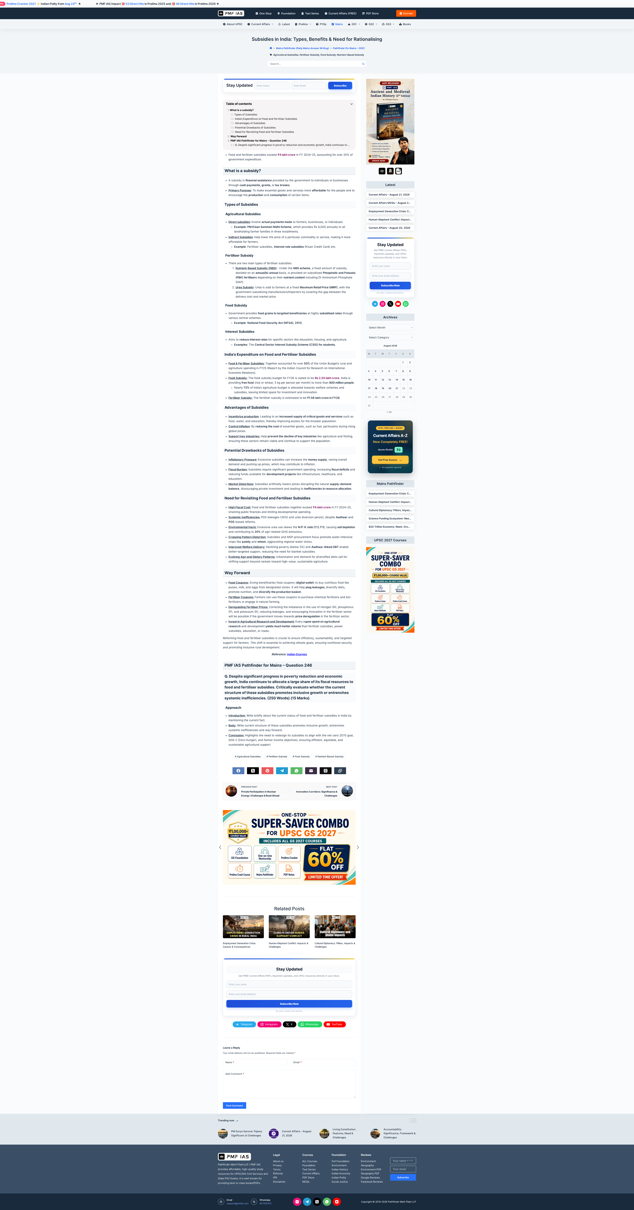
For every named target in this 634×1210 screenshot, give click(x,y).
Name (229, 1062)
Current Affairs (260, 24)
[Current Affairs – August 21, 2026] (274, 1133)
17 (369, 388)
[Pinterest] (267, 770)
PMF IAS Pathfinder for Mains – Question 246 (258, 140)
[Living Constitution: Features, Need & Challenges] (324, 1133)
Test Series (312, 13)
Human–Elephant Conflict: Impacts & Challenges (390, 219)
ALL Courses (309, 1161)
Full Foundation (341, 1161)
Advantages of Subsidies (250, 123)
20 (389, 388)
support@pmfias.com (237, 1203)
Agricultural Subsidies (286, 54)
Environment (339, 1165)
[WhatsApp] (296, 770)
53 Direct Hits (134, 3)
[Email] (311, 770)
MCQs (305, 1181)
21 (397, 388)
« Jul (389, 412)
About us (278, 1161)
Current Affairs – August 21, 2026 (389, 194)
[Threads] (326, 770)
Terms (277, 1169)
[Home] (271, 48)
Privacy (277, 1165)
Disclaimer (279, 1181)
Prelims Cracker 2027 (21, 3)
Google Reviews (370, 1177)
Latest (286, 24)
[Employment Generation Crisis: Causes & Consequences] (243, 926)
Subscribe (403, 1177)
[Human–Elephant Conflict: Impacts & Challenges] (289, 926)
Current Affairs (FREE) (342, 13)
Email (297, 1062)
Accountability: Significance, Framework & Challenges (400, 1133)
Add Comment (234, 1073)
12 (383, 379)
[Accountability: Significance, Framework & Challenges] (375, 1133)
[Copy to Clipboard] (340, 770)
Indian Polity (339, 1177)
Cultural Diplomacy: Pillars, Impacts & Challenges (390, 510)
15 (403, 379)
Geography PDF (370, 1173)
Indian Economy (341, 1173)
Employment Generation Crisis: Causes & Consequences (390, 211)
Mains (339, 24)
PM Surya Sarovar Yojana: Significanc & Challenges (246, 1133)
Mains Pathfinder (390, 484)
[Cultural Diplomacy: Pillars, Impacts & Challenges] (335, 926)
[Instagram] (297, 1202)
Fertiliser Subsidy (309, 54)
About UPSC (235, 24)
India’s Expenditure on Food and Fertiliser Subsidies (266, 118)
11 (376, 379)
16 (410, 379)
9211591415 (265, 1203)
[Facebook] (238, 770)
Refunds (278, 1173)
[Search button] (363, 64)
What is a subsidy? (242, 110)
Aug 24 (71, 3)
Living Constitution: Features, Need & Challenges (344, 1133)
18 (376, 388)
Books (407, 24)
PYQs (323, 24)
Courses (408, 13)
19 (383, 388)
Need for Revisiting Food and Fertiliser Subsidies (264, 131)
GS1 (354, 24)
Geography (367, 1165)
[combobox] (314, 63)
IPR (275, 1177)
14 (397, 379)
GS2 (371, 24)
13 (389, 379)
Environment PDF (371, 1169)
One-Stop (265, 13)
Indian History (340, 1169)
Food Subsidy (328, 54)
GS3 (388, 24)
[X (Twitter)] (253, 770)
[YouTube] (337, 1202)
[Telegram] (282, 770)
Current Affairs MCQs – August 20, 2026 (390, 202)
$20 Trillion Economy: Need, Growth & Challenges (390, 526)
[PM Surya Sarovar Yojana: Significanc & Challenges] (223, 1133)
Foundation (288, 13)
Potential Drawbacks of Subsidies (255, 127)
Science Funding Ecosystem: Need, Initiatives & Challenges (390, 518)
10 (369, 379)
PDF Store (372, 13)
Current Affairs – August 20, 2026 (389, 227)
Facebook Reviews (372, 1181)
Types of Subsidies (245, 114)
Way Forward (238, 136)
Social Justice (340, 1181)
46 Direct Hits (185, 3)
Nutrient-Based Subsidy (350, 54)
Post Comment (234, 1105)
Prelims (303, 24)
